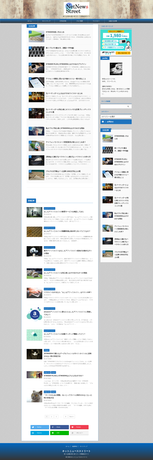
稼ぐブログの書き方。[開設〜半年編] (60, 48)
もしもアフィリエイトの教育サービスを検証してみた (64, 212)
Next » (71, 417)
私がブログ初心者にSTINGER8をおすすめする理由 (65, 128)
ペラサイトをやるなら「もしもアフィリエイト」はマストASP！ (68, 292)
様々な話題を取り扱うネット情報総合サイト (76, 454)
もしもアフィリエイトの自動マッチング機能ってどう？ (64, 334)
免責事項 (74, 446)
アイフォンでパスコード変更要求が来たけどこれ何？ (66, 142)
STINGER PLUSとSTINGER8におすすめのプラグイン (66, 64)
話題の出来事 (113, 21)
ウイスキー (96, 21)
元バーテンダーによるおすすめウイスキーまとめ (64, 93)
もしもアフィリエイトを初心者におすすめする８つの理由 (65, 273)
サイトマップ (46, 21)
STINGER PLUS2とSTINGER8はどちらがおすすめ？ (64, 376)
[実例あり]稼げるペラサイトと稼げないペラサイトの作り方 (68, 157)
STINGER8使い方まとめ (55, 32)
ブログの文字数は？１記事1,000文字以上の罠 (63, 171)
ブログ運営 (79, 21)
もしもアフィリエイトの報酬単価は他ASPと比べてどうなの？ (67, 231)
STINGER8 (63, 21)
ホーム (30, 21)
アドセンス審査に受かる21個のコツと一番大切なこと (66, 79)
